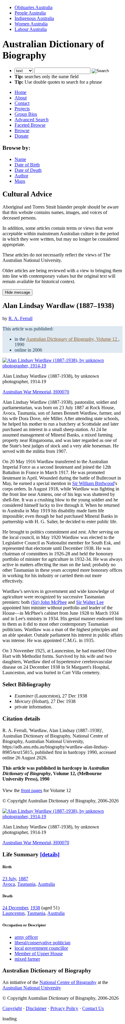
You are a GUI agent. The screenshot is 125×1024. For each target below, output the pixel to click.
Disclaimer (36, 1008)
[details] (49, 854)
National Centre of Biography (67, 982)
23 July (9, 878)
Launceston (13, 913)
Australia (46, 884)
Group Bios (26, 114)
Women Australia (31, 23)
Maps (20, 181)
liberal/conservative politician (42, 942)
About (21, 97)
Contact (22, 103)
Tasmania (26, 884)
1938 (35, 907)
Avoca (8, 884)
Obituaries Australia (33, 7)
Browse (22, 130)
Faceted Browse (30, 125)
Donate (22, 136)
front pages (31, 790)
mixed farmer (27, 959)
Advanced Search (32, 119)
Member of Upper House (39, 953)
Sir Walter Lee (90, 602)
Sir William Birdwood (93, 483)
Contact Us (93, 1008)
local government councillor (41, 948)
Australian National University (31, 987)
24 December (15, 907)
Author (21, 175)
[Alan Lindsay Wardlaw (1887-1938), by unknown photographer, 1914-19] (62, 365)
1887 (23, 878)
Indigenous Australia (34, 18)
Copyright (12, 1008)
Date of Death (28, 170)
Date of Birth (27, 164)
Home (20, 92)
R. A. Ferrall (20, 318)
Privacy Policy (64, 1008)
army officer (26, 937)
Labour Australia (31, 29)
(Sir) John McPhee (49, 602)
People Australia (30, 12)
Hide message (17, 292)
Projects (22, 108)
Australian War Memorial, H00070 (35, 391)
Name (20, 159)
